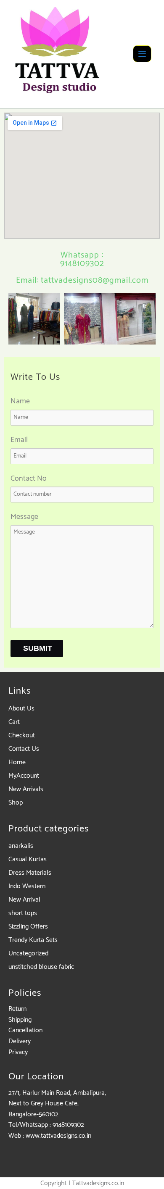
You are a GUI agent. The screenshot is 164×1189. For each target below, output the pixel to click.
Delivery (19, 1041)
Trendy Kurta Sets (33, 940)
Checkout (21, 735)
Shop (15, 802)
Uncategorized (28, 953)
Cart (14, 722)
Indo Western (26, 886)
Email (19, 440)
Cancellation (25, 1030)
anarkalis (20, 846)
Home (17, 762)
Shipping (20, 1020)
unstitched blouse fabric (41, 967)
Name (20, 401)
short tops (22, 913)
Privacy (18, 1052)
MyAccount (23, 775)
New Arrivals (25, 789)
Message (24, 517)
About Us (21, 708)
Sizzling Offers (28, 926)
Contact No (29, 479)
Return (17, 1009)
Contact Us (23, 749)
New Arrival (24, 899)
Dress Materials (29, 873)
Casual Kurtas (27, 859)
